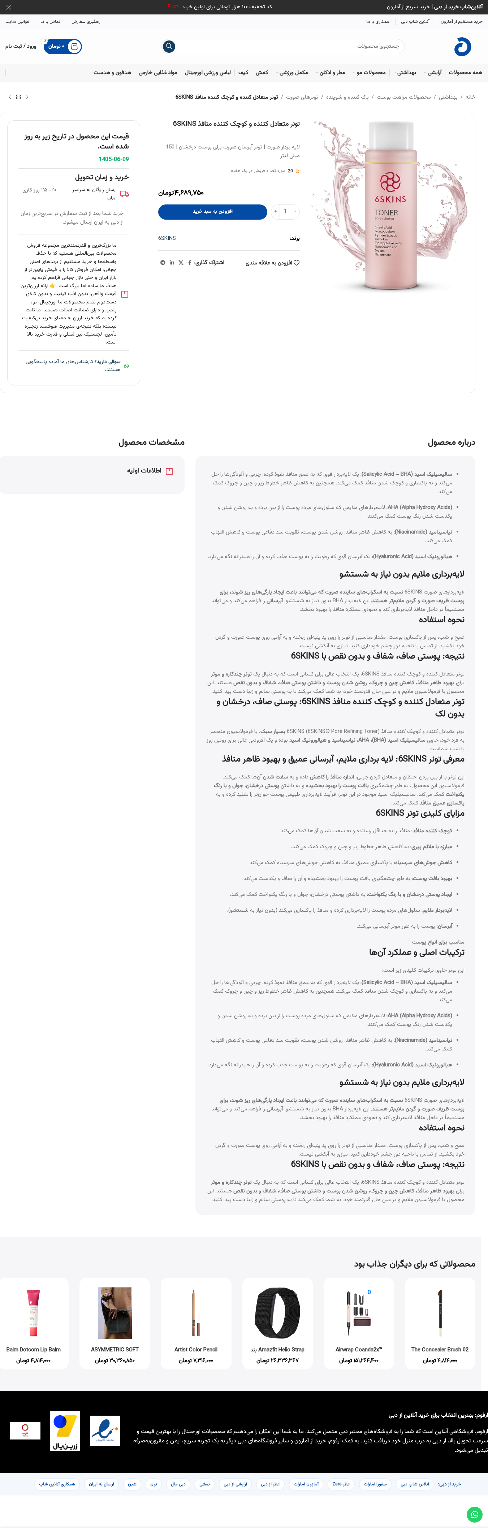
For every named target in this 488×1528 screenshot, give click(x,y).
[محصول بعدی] (9, 97)
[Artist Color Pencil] (196, 1313)
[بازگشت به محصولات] (18, 97)
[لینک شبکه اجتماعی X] (181, 263)
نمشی (204, 1484)
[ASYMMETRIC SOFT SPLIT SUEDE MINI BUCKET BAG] (114, 1313)
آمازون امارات (306, 1484)
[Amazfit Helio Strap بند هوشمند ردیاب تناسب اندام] (277, 1313)
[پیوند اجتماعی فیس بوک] (190, 263)
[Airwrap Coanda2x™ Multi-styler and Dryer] (359, 1313)
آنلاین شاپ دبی (415, 1484)
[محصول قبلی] (27, 97)
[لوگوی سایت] (463, 46)
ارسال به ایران (101, 1484)
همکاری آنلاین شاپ (57, 1484)
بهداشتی (448, 97)
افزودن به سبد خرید (213, 211)
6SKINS (167, 238)
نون (153, 1484)
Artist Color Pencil (195, 1350)
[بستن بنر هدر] (9, 7)
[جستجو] (169, 46)
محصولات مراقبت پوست (404, 97)
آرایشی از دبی (235, 1484)
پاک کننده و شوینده (347, 97)
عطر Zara (341, 1484)
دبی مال (178, 1484)
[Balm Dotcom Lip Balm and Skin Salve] (33, 1313)
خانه (470, 97)
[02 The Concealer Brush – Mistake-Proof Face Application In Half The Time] (440, 1313)
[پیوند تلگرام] (163, 263)
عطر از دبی (270, 1484)
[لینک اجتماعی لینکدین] (172, 263)
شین (132, 1484)
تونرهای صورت (302, 97)
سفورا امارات (375, 1484)
